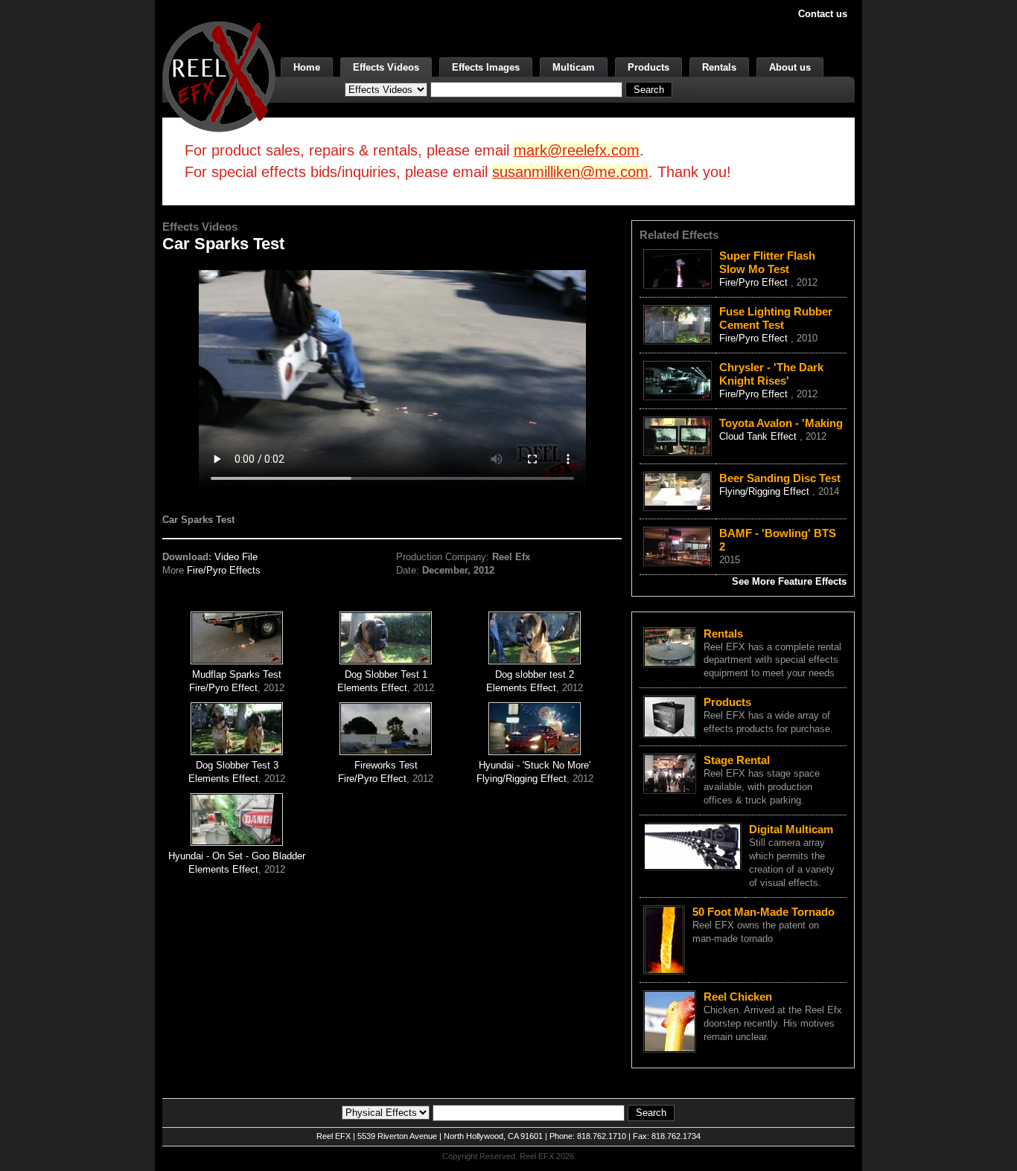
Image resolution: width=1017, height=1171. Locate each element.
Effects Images (486, 67)
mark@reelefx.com (577, 150)
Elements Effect (372, 687)
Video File (236, 556)
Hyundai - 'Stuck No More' (534, 765)
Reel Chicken (738, 996)
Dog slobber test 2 (534, 674)
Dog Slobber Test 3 (237, 765)
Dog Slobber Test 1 (386, 674)
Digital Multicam (791, 829)
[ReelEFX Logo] (218, 75)
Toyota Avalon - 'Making (781, 423)
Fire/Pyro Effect (223, 687)
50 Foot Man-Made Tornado (763, 911)
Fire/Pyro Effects (224, 570)
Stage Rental (737, 760)
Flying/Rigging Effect (521, 778)
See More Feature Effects (789, 581)
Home (306, 67)
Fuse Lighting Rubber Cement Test (775, 318)
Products (648, 67)
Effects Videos (386, 67)
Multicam (573, 67)
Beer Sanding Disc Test (780, 478)
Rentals (719, 67)
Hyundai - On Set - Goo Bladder (236, 856)
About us (790, 67)
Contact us (822, 13)
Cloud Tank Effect (759, 436)
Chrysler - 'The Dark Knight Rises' (771, 374)
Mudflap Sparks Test (236, 674)
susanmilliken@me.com (570, 172)
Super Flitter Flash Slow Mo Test (767, 262)
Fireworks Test (386, 765)
